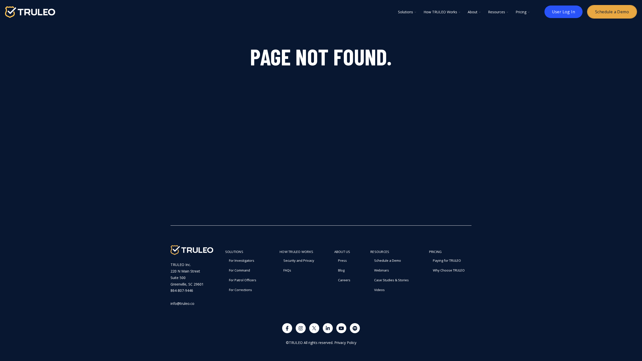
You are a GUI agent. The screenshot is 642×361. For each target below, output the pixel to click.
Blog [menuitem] (341, 270)
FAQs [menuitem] (287, 270)
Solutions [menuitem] (234, 251)
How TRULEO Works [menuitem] (296, 251)
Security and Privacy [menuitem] (298, 260)
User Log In (563, 12)
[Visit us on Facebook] (287, 328)
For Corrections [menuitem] (240, 290)
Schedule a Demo (612, 12)
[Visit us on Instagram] (301, 328)
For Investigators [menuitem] (241, 260)
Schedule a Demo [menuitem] (387, 260)
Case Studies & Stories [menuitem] (391, 280)
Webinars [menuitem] (381, 270)
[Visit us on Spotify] (355, 328)
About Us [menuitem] (342, 251)
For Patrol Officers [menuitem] (242, 280)
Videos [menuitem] (379, 290)
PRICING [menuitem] (435, 251)
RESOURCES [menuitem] (379, 251)
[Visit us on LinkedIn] (328, 328)
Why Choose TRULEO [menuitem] (449, 270)
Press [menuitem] (342, 260)
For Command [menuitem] (239, 270)
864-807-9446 (182, 290)
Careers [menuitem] (344, 280)
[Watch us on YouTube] (341, 328)
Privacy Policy (345, 342)
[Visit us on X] (314, 328)
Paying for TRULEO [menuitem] (447, 260)
